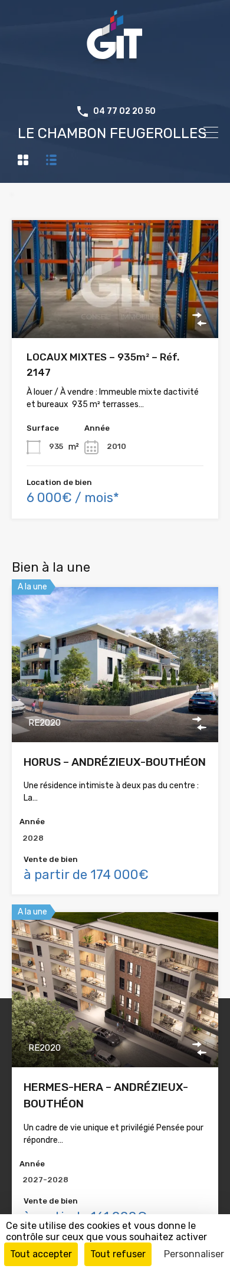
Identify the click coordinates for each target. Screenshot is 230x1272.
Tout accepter (41, 1254)
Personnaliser (194, 1254)
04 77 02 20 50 (124, 111)
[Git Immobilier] (115, 85)
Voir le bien (115, 315)
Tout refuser (118, 1254)
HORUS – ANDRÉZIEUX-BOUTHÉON (115, 762)
